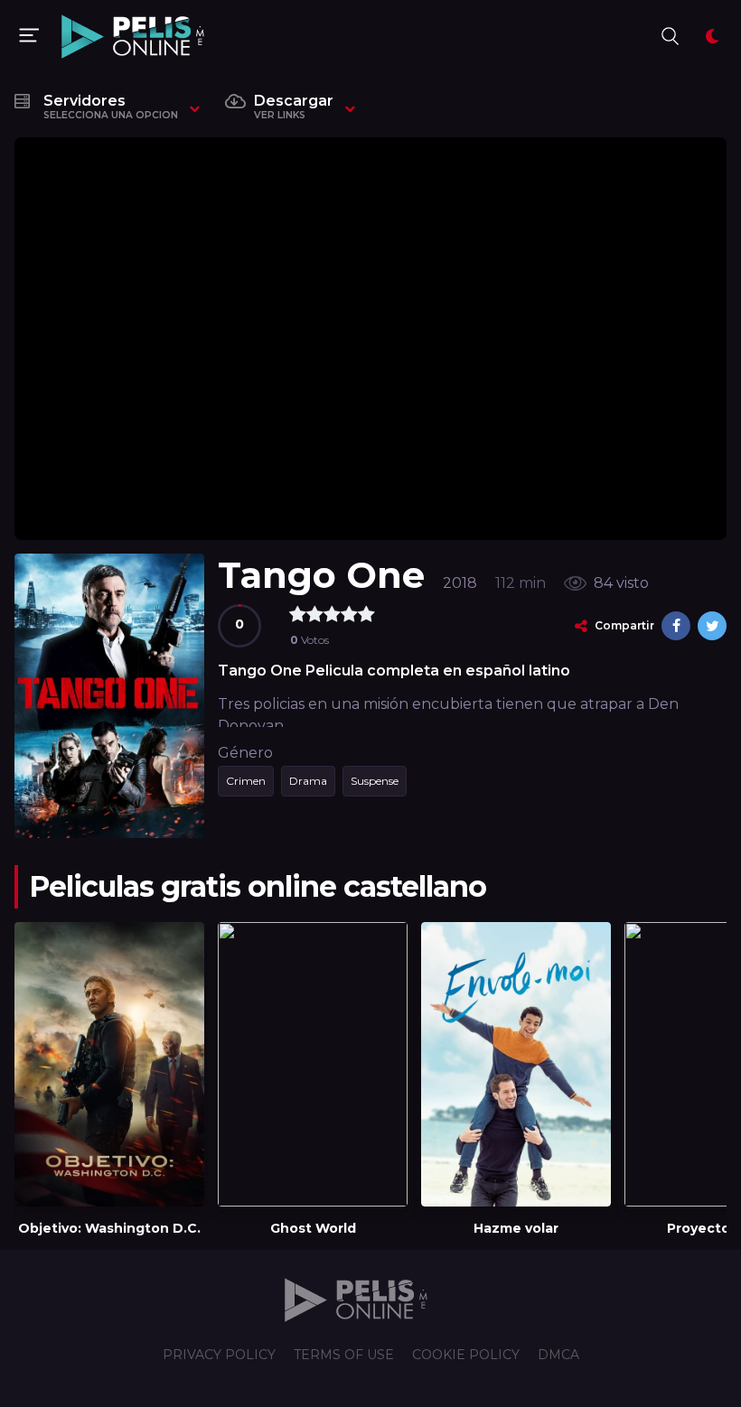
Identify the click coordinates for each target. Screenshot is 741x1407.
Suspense (375, 780)
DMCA (558, 1354)
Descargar (293, 106)
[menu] (28, 36)
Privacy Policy (219, 1354)
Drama (308, 780)
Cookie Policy (466, 1354)
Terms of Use (344, 1354)
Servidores (110, 106)
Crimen (246, 780)
